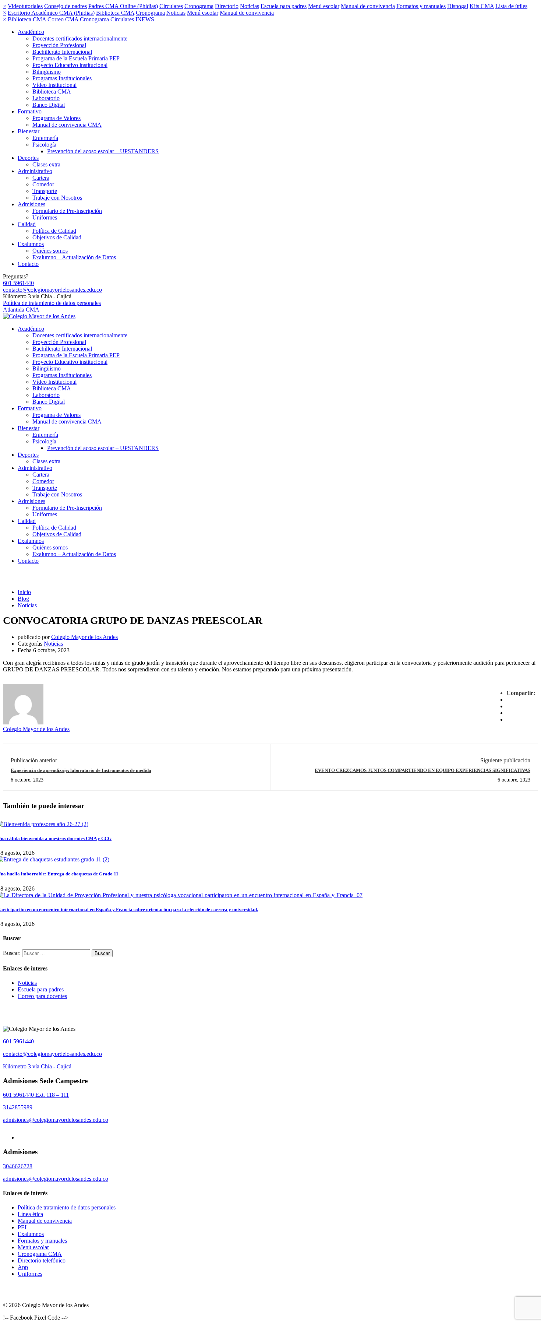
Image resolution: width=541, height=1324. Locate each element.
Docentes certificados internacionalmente (79, 38)
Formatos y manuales (421, 6)
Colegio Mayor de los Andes (84, 637)
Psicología (44, 144)
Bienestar (28, 131)
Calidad (27, 224)
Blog (23, 599)
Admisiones (31, 204)
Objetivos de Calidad (56, 237)
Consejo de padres (65, 6)
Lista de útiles (511, 6)
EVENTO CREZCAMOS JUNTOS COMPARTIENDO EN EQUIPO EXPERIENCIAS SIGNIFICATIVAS (422, 770)
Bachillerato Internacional (62, 52)
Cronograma (198, 6)
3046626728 (17, 1166)
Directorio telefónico (42, 1260)
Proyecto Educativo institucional (69, 65)
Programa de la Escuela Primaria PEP (76, 58)
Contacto (28, 264)
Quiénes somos (50, 250)
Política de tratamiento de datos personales (52, 303)
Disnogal (457, 6)
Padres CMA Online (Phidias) (123, 6)
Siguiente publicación (505, 760)
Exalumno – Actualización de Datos (74, 257)
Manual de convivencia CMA (67, 125)
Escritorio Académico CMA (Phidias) (51, 13)
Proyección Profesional (59, 45)
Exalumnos (31, 244)
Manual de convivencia (368, 6)
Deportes (28, 158)
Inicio (24, 592)
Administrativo (35, 171)
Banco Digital (48, 105)
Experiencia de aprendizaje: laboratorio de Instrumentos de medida (81, 770)
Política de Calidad (54, 231)
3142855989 (17, 1107)
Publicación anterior (34, 760)
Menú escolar (323, 6)
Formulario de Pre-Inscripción (67, 211)
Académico (31, 32)
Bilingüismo (46, 72)
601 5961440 (18, 283)
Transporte (44, 191)
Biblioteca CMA (115, 13)
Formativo (30, 111)
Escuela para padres (284, 6)
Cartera (40, 178)
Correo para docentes (42, 996)
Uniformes (44, 217)
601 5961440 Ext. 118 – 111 (36, 1095)
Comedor (43, 184)
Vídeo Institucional (54, 85)
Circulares (171, 6)
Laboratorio (46, 98)
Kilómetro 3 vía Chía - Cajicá (37, 1066)
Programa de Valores (56, 118)
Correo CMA (62, 19)
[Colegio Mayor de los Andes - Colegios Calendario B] (39, 316)
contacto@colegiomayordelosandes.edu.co (52, 290)
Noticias (249, 6)
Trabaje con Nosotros (57, 197)
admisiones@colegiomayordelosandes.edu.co (55, 1120)
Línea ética (30, 1214)
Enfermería (45, 138)
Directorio (226, 6)
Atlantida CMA (21, 309)
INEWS (144, 19)
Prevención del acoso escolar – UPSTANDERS (103, 151)
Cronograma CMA (40, 1254)
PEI (22, 1227)
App (23, 1267)
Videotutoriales (25, 6)
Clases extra (46, 164)
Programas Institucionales (62, 78)
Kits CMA (482, 6)
